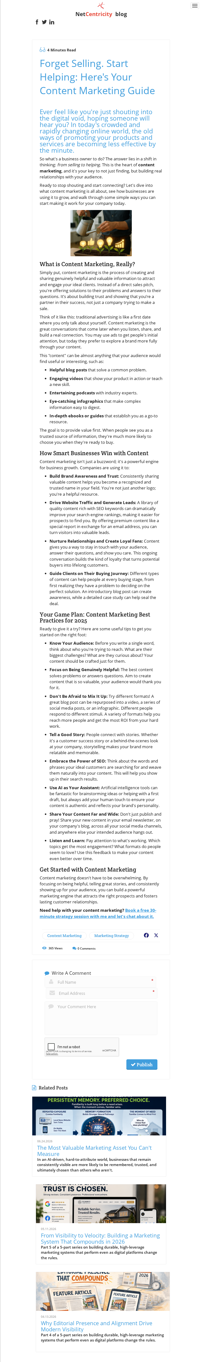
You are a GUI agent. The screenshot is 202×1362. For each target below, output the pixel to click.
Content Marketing (64, 935)
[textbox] (101, 13)
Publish (144, 1064)
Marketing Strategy (111, 935)
